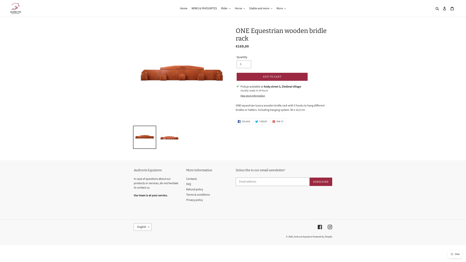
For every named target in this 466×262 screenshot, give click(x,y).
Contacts (191, 179)
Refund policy (194, 189)
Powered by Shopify (322, 236)
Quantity (242, 57)
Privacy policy (194, 200)
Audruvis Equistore (303, 236)
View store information (252, 96)
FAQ (188, 184)
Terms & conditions (198, 195)
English (141, 227)
